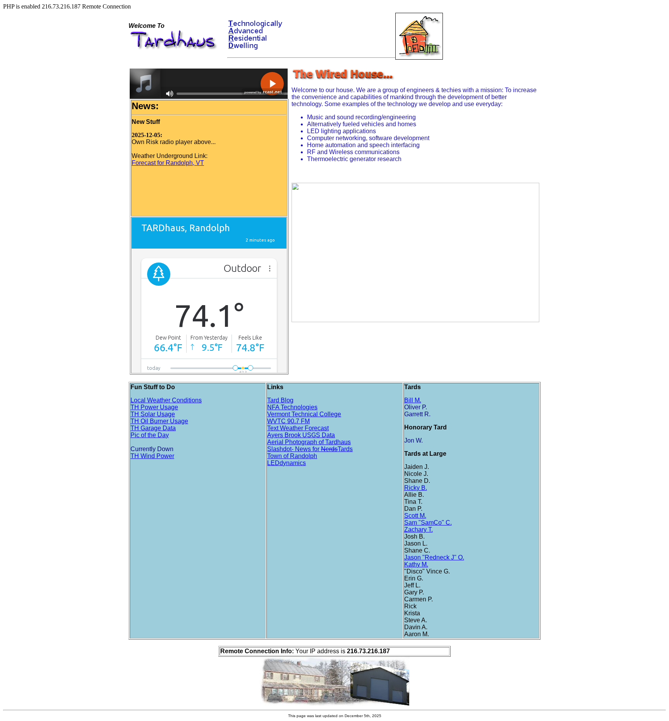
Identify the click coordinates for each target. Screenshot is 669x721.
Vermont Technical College (304, 414)
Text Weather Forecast (298, 428)
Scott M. (415, 515)
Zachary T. (418, 529)
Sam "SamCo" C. (428, 522)
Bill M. (412, 400)
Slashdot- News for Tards (310, 449)
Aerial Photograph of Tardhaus (309, 442)
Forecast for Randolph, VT (168, 163)
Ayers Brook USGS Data (301, 435)
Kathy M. (416, 564)
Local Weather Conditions (166, 400)
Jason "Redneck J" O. (434, 557)
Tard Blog (280, 400)
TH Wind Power (152, 456)
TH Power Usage (154, 407)
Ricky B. (415, 487)
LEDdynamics (286, 463)
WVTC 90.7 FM (288, 421)
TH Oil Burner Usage (159, 421)
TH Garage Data (153, 428)
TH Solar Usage (152, 414)
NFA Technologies (292, 407)
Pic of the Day (149, 435)
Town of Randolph (292, 456)
